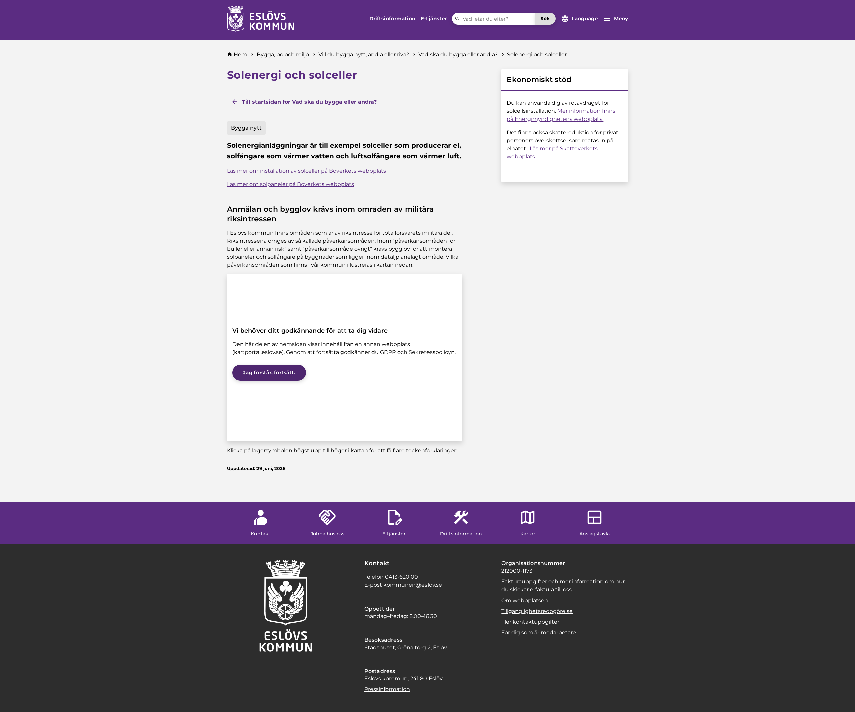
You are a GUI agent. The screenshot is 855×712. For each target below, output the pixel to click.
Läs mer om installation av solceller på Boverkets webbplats (306, 171)
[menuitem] (392, 19)
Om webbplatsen (524, 600)
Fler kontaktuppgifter (530, 622)
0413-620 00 (401, 577)
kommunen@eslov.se (412, 585)
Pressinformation (387, 689)
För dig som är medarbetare (538, 632)
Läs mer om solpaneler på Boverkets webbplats (290, 184)
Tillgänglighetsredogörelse (537, 611)
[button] (13, 699)
